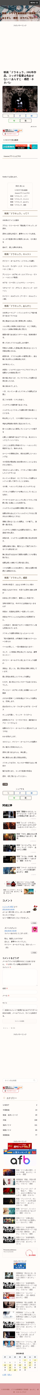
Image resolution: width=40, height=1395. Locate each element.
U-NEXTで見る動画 (21, 190)
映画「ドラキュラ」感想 (18, 205)
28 (15, 1370)
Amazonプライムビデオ (22, 193)
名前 (5, 988)
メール (5, 995)
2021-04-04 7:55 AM (10, 931)
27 (10, 1370)
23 (25, 1367)
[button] (25, 121)
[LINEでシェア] (14, 121)
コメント (6, 967)
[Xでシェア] (8, 116)
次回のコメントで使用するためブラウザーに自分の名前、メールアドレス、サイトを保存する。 (20, 1013)
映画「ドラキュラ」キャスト (19, 199)
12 (5, 1365)
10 (30, 1362)
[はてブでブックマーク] (31, 116)
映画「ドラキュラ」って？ (19, 196)
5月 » (9, 1375)
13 (10, 1365)
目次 (17, 186)
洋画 (6, 784)
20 (10, 1367)
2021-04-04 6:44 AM (8, 909)
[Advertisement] (20, 47)
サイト (4, 1003)
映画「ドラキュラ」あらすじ (19, 202)
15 (20, 1365)
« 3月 (4, 1375)
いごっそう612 (7, 906)
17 (30, 1365)
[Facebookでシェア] (20, 116)
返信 (34, 923)
